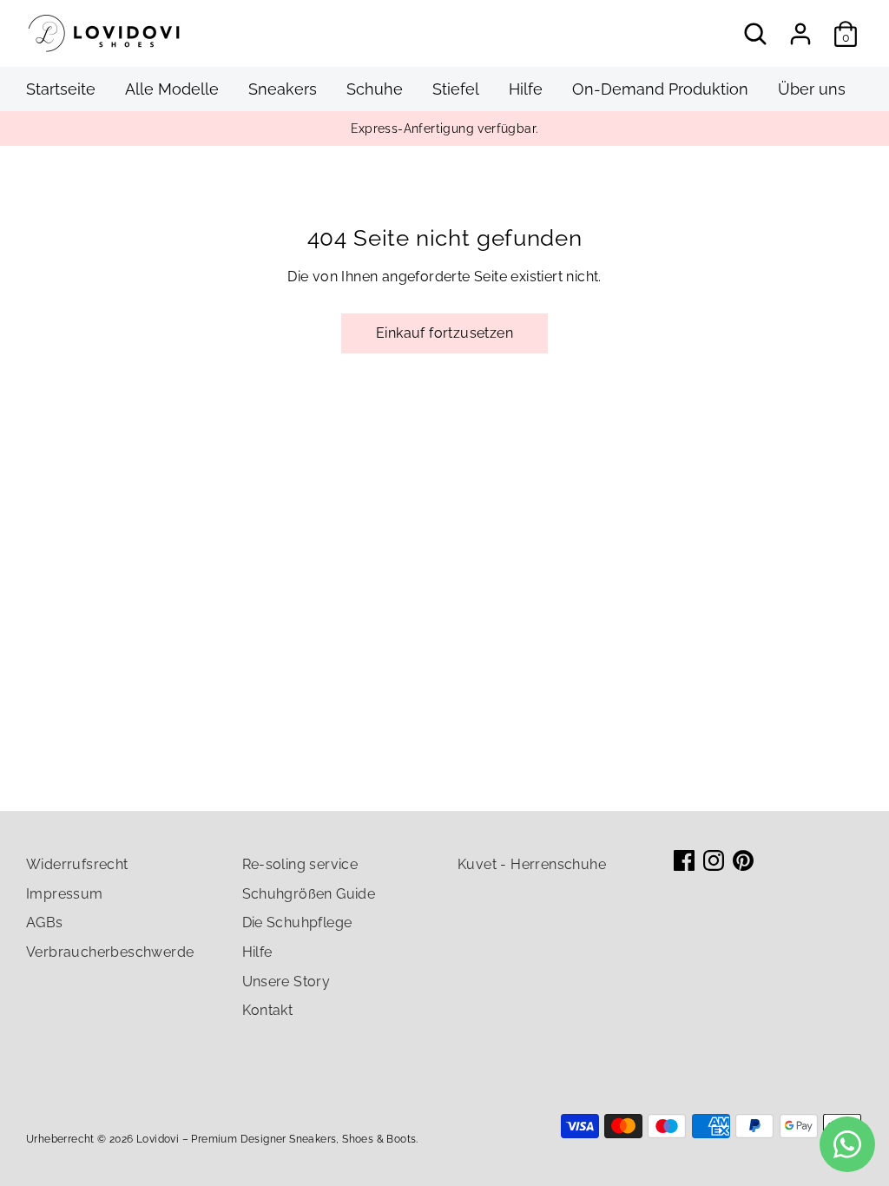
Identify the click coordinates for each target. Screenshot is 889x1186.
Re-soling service (300, 864)
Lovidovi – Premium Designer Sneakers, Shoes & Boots (276, 1139)
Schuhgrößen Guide (309, 894)
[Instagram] (713, 860)
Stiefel (455, 89)
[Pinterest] (743, 860)
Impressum (64, 894)
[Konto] (800, 33)
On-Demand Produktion (660, 89)
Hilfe (526, 89)
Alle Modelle (172, 89)
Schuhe (374, 89)
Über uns (812, 89)
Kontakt (267, 1010)
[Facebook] (684, 860)
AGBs (44, 922)
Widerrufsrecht (77, 864)
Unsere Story (286, 981)
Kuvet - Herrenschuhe (532, 864)
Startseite (60, 89)
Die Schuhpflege (297, 922)
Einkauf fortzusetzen (444, 333)
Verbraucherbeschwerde (110, 952)
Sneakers (282, 89)
